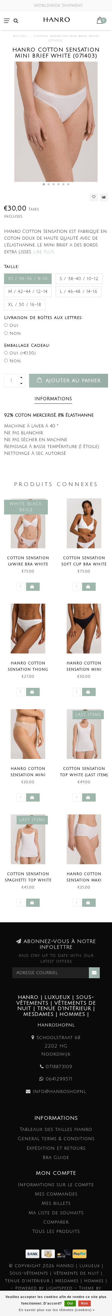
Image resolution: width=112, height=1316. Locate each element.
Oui (14, 325)
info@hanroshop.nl (59, 1091)
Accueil (20, 36)
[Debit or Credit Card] (65, 1253)
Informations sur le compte (56, 1184)
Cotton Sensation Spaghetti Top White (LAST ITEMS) (28, 880)
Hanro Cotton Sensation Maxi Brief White (84, 880)
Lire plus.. (44, 251)
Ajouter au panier (72, 380)
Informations (53, 398)
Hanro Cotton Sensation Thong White (28, 669)
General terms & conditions (56, 1138)
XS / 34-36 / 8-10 (28, 278)
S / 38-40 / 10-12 (79, 278)
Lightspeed (59, 1288)
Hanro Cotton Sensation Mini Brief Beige (28, 775)
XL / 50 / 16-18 (24, 304)
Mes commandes (56, 1194)
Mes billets (56, 1203)
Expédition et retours (56, 1148)
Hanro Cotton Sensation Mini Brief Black (84, 669)
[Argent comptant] (49, 1253)
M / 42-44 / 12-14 (28, 291)
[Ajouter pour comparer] (104, 197)
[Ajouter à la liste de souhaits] (94, 197)
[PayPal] (79, 1253)
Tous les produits (56, 1231)
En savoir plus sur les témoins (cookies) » (57, 1310)
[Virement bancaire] (33, 1253)
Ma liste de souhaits (56, 1212)
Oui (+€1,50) (23, 353)
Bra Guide (56, 1157)
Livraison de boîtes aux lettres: (43, 317)
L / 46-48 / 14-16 (78, 291)
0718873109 (59, 1066)
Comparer (56, 1222)
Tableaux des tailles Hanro (56, 1129)
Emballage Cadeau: (27, 345)
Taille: (11, 266)
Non (15, 333)
